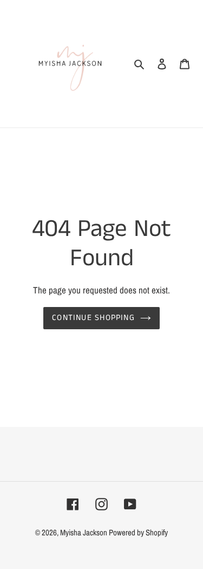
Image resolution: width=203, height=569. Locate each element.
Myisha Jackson (84, 532)
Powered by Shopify (138, 532)
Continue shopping (93, 317)
